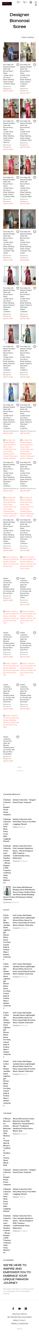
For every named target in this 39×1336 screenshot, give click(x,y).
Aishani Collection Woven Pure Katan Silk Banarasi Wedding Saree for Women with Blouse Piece (9, 585)
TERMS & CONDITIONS (19, 1324)
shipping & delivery (19, 1314)
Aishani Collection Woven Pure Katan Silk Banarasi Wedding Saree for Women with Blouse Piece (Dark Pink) (9, 641)
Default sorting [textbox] (28, 37)
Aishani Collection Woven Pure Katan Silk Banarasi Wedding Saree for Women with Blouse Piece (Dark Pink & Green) (25, 587)
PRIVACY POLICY (19, 1320)
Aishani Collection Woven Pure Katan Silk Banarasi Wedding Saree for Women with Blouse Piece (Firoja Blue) (9, 745)
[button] (19, 2)
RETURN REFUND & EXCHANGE (20, 1317)
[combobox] (27, 37)
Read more (24, 260)
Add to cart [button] (8, 91)
